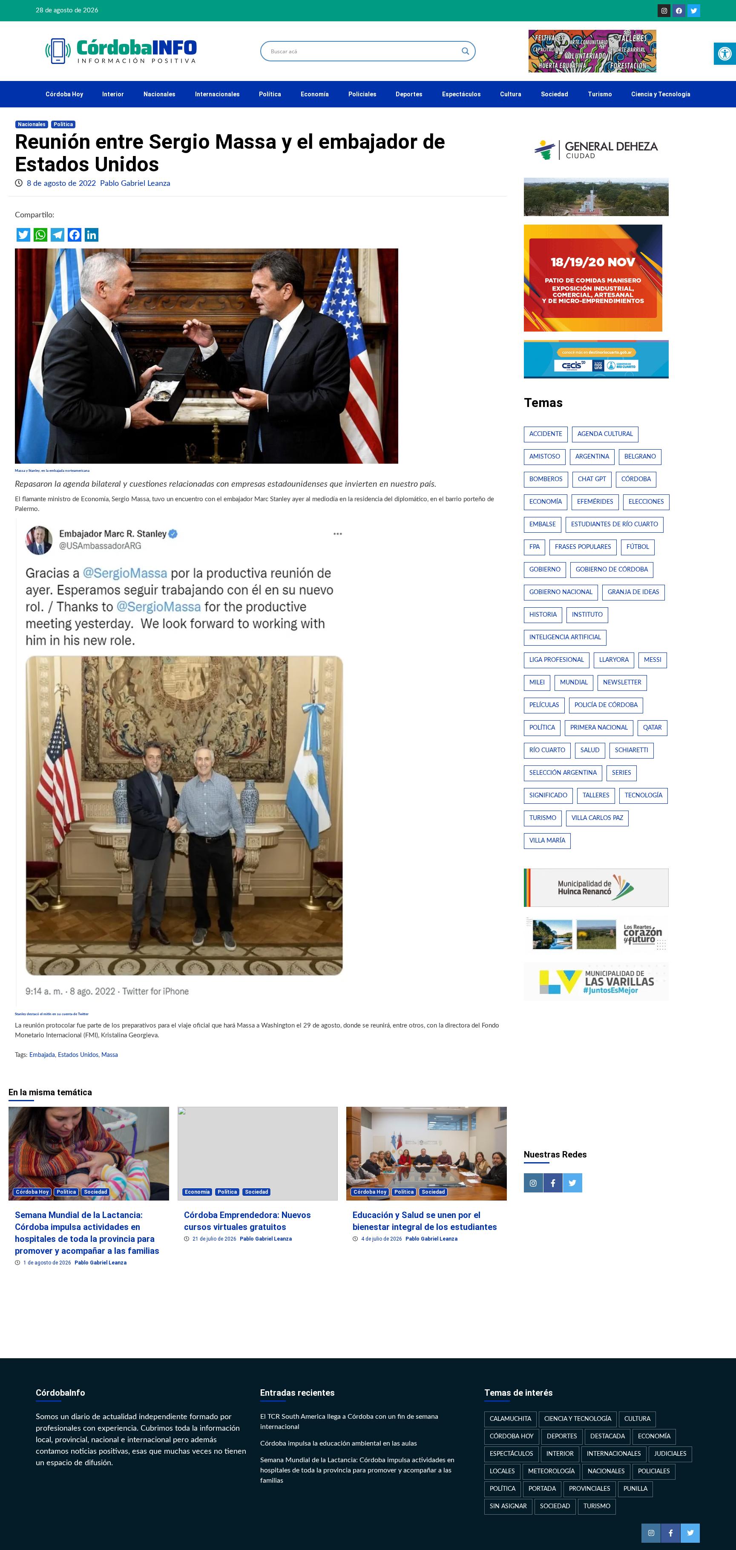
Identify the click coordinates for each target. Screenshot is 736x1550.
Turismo (600, 94)
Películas (544, 705)
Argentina (592, 457)
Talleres (596, 796)
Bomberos (546, 479)
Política (270, 94)
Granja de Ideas (633, 592)
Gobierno (545, 570)
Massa (109, 1055)
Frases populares (583, 547)
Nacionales (159, 94)
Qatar (652, 728)
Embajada (42, 1055)
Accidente (545, 434)
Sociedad (554, 94)
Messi (652, 660)
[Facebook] (679, 10)
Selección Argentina (563, 773)
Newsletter (622, 683)
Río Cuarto (547, 750)
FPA (534, 547)
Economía (315, 94)
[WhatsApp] (40, 235)
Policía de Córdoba (606, 705)
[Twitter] (693, 10)
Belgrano (640, 457)
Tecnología (643, 796)
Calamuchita (510, 1419)
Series (621, 773)
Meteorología (551, 1472)
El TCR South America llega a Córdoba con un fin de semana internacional (349, 1421)
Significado (548, 796)
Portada (542, 1489)
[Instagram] (664, 10)
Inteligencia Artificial (565, 638)
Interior (113, 94)
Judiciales (670, 1454)
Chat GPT (592, 479)
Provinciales (589, 1489)
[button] (725, 54)
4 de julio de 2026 (382, 1239)
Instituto (587, 615)
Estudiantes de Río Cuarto (614, 525)
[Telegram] (57, 235)
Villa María (547, 841)
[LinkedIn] (91, 235)
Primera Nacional (599, 728)
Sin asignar (508, 1507)
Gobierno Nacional (560, 592)
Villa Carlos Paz (597, 818)
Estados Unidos (78, 1055)
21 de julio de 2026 (215, 1239)
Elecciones (646, 502)
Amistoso (544, 457)
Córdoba (636, 479)
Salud (590, 750)
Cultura (510, 94)
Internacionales (217, 94)
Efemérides (595, 502)
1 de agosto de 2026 (47, 1263)
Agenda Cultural (605, 434)
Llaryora (614, 660)
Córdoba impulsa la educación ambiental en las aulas (338, 1443)
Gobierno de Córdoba (612, 570)
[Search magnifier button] (466, 51)
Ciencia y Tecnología (660, 94)
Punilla (635, 1489)
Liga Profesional (556, 660)
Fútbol (638, 547)
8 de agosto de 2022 (62, 184)
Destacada (607, 1437)
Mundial (574, 683)
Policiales (362, 94)
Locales (502, 1472)
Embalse (542, 525)
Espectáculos (461, 94)
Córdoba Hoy (64, 94)
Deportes (409, 94)
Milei (537, 683)
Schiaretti (631, 750)
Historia (543, 615)
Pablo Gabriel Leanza (135, 184)
